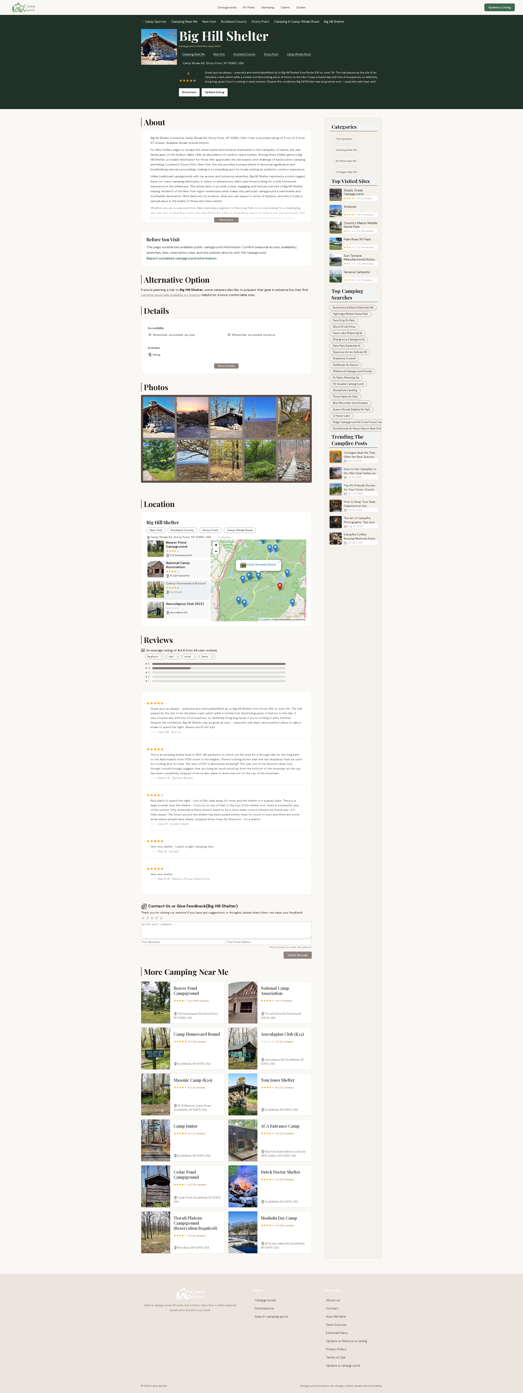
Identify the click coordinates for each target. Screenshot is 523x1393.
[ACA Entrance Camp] (242, 1140)
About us (333, 1300)
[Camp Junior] (155, 1140)
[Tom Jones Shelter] (242, 1094)
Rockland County (234, 21)
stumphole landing (345, 390)
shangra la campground (349, 339)
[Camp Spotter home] (23, 7)
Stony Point (260, 21)
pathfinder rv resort (346, 365)
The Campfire (344, 139)
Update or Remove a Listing (346, 1341)
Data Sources (336, 1325)
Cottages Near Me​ (346, 172)
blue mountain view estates (350, 403)
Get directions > (225, 537)
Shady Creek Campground (358, 194)
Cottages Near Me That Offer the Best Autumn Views (359, 457)
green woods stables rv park (351, 409)
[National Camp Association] (242, 1002)
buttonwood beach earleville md (353, 307)
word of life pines (344, 326)
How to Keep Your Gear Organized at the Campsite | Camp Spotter (352, 506)
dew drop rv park (344, 320)
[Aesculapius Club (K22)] (242, 1048)
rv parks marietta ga (346, 377)
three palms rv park (345, 396)
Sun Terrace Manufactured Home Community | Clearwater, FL (359, 260)
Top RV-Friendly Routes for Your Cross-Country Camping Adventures (360, 489)
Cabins (285, 7)
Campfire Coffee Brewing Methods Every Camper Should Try (359, 538)
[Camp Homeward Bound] (155, 1048)
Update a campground (343, 1365)
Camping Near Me (184, 21)
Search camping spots (271, 1316)
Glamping (267, 7)
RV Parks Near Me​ (346, 161)
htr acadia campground (348, 384)
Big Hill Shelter (334, 21)
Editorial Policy (337, 1333)
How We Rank (336, 1316)
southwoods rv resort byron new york (357, 428)
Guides (301, 7)
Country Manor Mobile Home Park (360, 226)
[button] (288, 587)
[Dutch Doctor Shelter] (242, 1186)
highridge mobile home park (350, 314)
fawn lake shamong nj (347, 333)
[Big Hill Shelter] (159, 47)
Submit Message (298, 955)
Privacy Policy (336, 1349)
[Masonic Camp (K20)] (155, 1094)
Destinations (264, 1308)
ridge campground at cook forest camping (361, 422)
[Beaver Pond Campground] (155, 1002)
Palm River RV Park (359, 243)
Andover (359, 210)
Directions (189, 92)
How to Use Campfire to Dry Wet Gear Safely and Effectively (360, 473)
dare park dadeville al (346, 345)
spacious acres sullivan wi (350, 352)
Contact (332, 1308)
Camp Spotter (156, 21)
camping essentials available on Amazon (171, 295)
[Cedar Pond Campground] (155, 1186)
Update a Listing (499, 7)
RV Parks (249, 7)
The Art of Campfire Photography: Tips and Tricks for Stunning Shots (352, 522)
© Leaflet (265, 619)
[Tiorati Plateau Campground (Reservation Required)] (155, 1232)
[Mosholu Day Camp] (242, 1232)
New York (209, 21)
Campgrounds (227, 7)
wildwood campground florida (352, 371)
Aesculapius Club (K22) (258, 564)
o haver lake (341, 416)
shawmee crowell (344, 358)
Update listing (214, 92)
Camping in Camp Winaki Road (296, 21)
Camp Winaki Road (299, 54)
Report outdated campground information (181, 258)
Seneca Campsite (358, 276)
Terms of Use (335, 1357)
